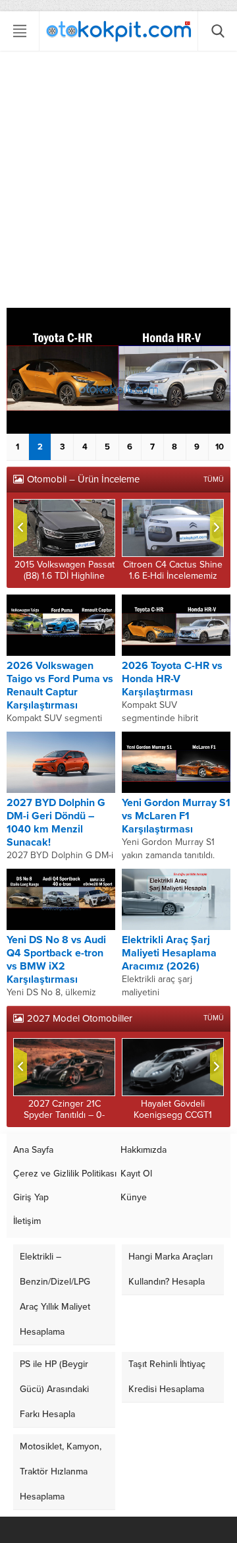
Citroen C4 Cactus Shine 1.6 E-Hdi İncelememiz (173, 570)
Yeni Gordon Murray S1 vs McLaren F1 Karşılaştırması (176, 816)
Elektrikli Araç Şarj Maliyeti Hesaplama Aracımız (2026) (169, 953)
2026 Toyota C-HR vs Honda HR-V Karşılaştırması (172, 679)
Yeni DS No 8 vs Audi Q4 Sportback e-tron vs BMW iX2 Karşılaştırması (56, 959)
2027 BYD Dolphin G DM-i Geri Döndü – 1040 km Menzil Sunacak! (56, 822)
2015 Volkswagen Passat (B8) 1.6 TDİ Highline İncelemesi (64, 576)
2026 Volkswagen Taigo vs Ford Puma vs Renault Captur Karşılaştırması (60, 685)
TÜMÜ (213, 479)
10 (219, 447)
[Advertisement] (118, 182)
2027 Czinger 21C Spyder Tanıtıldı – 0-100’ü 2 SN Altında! (64, 1115)
